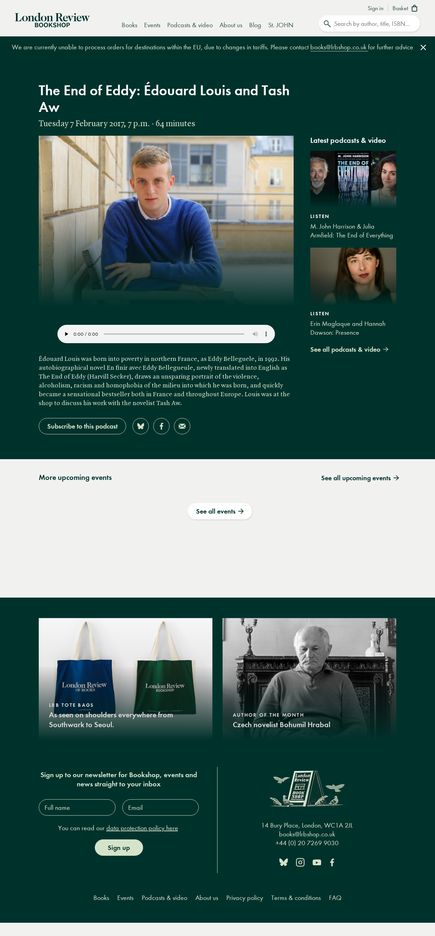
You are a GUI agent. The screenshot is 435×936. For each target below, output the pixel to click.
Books (129, 25)
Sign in (375, 8)
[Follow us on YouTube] (317, 861)
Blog (255, 25)
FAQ (335, 898)
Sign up (119, 847)
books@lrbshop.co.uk (339, 47)
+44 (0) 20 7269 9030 (307, 843)
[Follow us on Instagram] (300, 861)
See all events (216, 511)
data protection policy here (142, 828)
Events (152, 25)
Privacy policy (244, 898)
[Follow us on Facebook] (332, 861)
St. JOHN (280, 25)
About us (231, 25)
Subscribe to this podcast (82, 426)
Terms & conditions (296, 898)
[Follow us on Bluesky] (283, 861)
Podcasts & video (190, 25)
